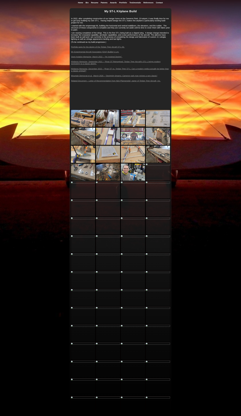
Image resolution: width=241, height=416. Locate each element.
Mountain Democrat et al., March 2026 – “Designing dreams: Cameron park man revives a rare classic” (114, 76)
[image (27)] (133, 198)
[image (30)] (83, 216)
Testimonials (135, 3)
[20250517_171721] (108, 396)
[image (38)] (158, 234)
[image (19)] (133, 163)
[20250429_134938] (133, 360)
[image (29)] (158, 198)
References (148, 3)
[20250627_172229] (108, 413)
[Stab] (158, 324)
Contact (159, 3)
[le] (83, 342)
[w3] (83, 306)
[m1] (133, 324)
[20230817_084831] (108, 288)
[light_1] (83, 288)
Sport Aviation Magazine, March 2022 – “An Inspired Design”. (96, 57)
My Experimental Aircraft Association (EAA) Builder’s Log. (95, 52)
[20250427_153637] (108, 360)
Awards (113, 3)
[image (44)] (133, 270)
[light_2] (158, 270)
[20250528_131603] (158, 396)
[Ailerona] (133, 342)
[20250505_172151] (158, 413)
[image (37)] (133, 234)
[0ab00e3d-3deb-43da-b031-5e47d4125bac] (133, 378)
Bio (87, 3)
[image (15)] (158, 145)
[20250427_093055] (83, 378)
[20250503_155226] (83, 413)
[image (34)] (108, 252)
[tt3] (133, 127)
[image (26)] (108, 198)
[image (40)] (133, 252)
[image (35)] (83, 234)
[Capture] (133, 306)
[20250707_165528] (158, 378)
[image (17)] (108, 163)
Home (80, 3)
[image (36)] (108, 234)
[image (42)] (83, 270)
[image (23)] (133, 180)
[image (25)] (83, 198)
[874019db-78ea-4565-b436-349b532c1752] (83, 360)
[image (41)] (158, 252)
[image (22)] (108, 180)
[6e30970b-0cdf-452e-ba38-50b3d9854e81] (108, 378)
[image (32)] (108, 216)
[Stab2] (108, 324)
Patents (104, 3)
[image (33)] (158, 216)
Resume (94, 3)
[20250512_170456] (133, 396)
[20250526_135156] (133, 413)
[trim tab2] (158, 306)
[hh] (108, 342)
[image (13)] (83, 145)
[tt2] (108, 127)
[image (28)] (133, 216)
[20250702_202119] (83, 396)
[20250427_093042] (158, 360)
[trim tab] (83, 324)
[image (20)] (158, 163)
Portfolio (123, 3)
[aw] (158, 288)
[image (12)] (158, 127)
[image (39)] (83, 252)
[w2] (108, 306)
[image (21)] (83, 180)
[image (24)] (158, 180)
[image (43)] (108, 270)
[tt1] (83, 127)
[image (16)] (83, 163)
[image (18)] (133, 145)
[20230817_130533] (133, 288)
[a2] (158, 342)
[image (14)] (108, 145)
